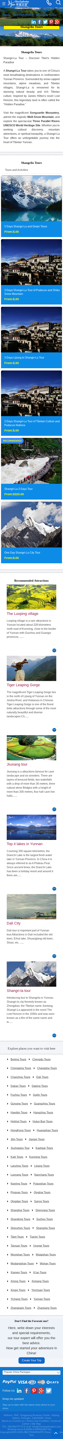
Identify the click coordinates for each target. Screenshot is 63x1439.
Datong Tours (40, 1086)
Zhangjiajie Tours (21, 1308)
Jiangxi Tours (37, 1139)
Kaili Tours (17, 1157)
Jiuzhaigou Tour (20, 1148)
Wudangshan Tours (22, 1263)
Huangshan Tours (47, 1130)
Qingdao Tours (19, 1201)
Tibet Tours (17, 1236)
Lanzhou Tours (19, 1165)
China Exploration (18, 3)
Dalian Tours (18, 1086)
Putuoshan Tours (43, 1183)
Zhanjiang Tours (47, 1308)
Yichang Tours (19, 1299)
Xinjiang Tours (40, 1281)
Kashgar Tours (44, 1148)
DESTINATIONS (23, 15)
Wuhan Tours (48, 1263)
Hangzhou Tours (43, 1112)
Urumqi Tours (41, 1245)
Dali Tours (42, 1077)
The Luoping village (22, 614)
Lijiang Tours (42, 1165)
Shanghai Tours (20, 1210)
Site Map (36, 1423)
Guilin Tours (40, 1094)
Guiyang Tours (19, 1103)
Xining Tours (18, 1281)
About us (6, 1420)
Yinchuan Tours (40, 1290)
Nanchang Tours (44, 1174)
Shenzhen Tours (20, 1228)
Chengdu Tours (41, 1059)
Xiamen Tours (19, 1272)
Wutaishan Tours (46, 1254)
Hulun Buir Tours (43, 1121)
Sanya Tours (41, 1201)
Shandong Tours (20, 1219)
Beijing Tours (18, 1059)
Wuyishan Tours (20, 1254)
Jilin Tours (17, 1139)
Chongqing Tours (21, 1068)
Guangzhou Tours (44, 1103)
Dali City (13, 923)
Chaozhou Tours (20, 1077)
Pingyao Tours (19, 1192)
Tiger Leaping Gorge (23, 685)
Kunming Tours (38, 1157)
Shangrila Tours (46, 15)
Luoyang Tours (19, 1174)
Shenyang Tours (45, 1210)
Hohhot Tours (19, 1121)
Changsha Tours (47, 1068)
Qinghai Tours (42, 1192)
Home (6, 15)
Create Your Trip (31, 1360)
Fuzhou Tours (19, 1094)
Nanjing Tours (19, 1183)
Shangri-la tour (19, 991)
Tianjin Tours (37, 1236)
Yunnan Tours (42, 1299)
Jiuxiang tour (17, 764)
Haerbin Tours (19, 1112)
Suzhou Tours (44, 1219)
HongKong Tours (21, 1130)
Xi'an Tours (39, 1272)
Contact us (19, 1420)
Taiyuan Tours (19, 1245)
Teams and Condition (38, 1420)
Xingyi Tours (18, 1290)
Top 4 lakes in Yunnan (25, 844)
